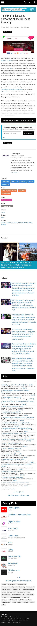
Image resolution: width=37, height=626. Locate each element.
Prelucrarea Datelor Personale (20, 621)
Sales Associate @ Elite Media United (13, 459)
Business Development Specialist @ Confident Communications (15, 391)
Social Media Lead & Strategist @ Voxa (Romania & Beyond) (16, 465)
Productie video (11, 565)
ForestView (5, 181)
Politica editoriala (15, 617)
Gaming (4, 592)
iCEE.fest (21, 191)
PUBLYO (23, 181)
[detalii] (25, 388)
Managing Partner (7, 206)
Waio (10, 542)
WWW (30, 223)
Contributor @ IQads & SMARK (9, 619)
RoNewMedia (6, 193)
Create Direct (13, 535)
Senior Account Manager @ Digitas (12, 406)
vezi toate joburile (18, 492)
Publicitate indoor (12, 599)
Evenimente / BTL (17, 589)
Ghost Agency (14, 507)
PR (8, 517)
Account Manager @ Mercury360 (11, 448)
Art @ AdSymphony (8, 488)
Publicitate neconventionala (24, 599)
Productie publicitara (15, 597)
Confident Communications (19, 514)
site (11, 68)
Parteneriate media (25, 617)
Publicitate (10, 510)
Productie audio (29, 594)
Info (4, 137)
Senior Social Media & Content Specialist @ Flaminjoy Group (17, 402)
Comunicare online (12, 523)
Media (9, 530)
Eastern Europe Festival (9, 191)
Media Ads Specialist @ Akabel (11, 472)
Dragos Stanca (6, 200)
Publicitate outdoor (6, 602)
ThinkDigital (15, 153)
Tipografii (32, 602)
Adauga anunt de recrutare (19, 495)
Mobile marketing (6, 594)
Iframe (20, 223)
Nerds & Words (14, 556)
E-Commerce (9, 223)
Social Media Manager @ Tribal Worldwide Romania (17, 428)
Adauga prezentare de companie (19, 581)
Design (3, 223)
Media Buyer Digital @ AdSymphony (12, 477)
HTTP (15, 223)
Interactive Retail (11, 592)
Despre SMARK (5, 617)
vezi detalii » (15, 173)
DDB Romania (13, 570)
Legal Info (8, 621)
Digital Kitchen (14, 521)
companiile (19, 89)
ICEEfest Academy (7, 61)
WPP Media (13, 528)
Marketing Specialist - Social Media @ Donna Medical (17, 385)
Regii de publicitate (16, 602)
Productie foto (5, 597)
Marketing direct (21, 537)
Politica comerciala (24, 619)
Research (25, 602)
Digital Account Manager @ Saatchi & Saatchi (15, 482)
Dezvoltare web (30, 587)
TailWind (30, 181)
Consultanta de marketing (8, 587)
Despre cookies (16, 622)
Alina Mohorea (25, 27)
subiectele (4, 92)
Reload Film (13, 563)
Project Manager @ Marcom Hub (11, 397)
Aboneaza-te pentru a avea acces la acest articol (18, 120)
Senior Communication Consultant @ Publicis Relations (18, 439)
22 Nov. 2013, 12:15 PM (8, 27)
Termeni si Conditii (6, 622)
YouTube (3, 224)
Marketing (25, 223)
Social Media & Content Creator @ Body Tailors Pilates (18, 417)
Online (3, 212)
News (17, 27)
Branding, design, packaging (8, 584)
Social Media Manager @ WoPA (11, 412)
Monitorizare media (16, 594)
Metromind (15, 181)
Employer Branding (6, 589)
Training (4, 605)
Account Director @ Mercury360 (11, 443)
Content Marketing (20, 587)
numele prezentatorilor (8, 89)
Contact (3, 621)
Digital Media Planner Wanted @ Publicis (14, 434)
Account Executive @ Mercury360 (12, 454)
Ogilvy (10, 549)
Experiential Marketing (28, 589)
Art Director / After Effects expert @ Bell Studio (16, 423)
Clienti (13, 530)
